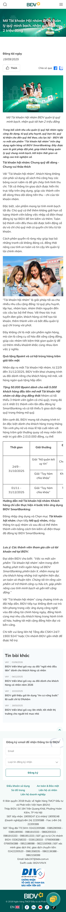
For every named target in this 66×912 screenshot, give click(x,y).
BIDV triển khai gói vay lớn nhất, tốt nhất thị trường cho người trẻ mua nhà (30, 711)
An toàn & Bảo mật (48, 785)
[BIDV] (33, 895)
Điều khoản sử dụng (18, 785)
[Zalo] (47, 907)
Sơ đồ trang (18, 790)
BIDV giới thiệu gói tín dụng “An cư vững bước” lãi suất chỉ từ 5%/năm (32, 697)
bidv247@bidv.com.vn (37, 858)
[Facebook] (27, 907)
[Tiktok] (54, 907)
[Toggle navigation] (61, 4)
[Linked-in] (34, 907)
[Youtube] (40, 907)
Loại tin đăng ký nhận (20, 762)
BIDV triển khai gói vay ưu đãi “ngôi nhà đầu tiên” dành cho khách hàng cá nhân (31, 668)
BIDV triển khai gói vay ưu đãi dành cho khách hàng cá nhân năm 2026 (32, 682)
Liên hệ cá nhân (48, 790)
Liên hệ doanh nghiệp (33, 794)
